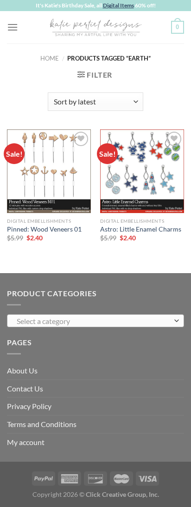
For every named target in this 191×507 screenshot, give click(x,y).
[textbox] (93, 321)
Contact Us (25, 388)
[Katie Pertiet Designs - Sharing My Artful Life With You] (95, 27)
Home (49, 58)
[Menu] (12, 27)
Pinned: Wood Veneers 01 (44, 229)
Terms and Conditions (41, 424)
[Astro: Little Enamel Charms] (142, 171)
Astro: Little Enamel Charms (140, 229)
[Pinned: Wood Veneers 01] (49, 171)
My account (26, 442)
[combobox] (95, 320)
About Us (22, 370)
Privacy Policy (29, 406)
